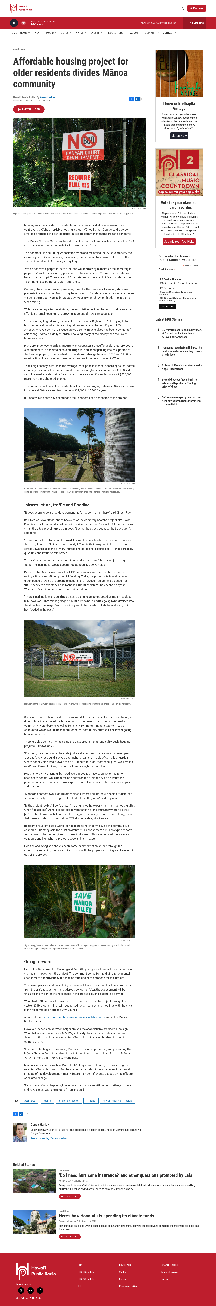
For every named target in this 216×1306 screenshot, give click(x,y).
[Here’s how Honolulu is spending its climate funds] (34, 1222)
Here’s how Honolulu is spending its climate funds (106, 1216)
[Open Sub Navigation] (29, 33)
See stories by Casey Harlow (49, 1138)
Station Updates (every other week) (179, 283)
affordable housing (69, 1101)
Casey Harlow (47, 97)
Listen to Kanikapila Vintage (179, 106)
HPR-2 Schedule (86, 1279)
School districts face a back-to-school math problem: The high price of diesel (180, 383)
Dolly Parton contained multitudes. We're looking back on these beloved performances (182, 333)
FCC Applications (169, 1265)
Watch (80, 33)
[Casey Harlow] (20, 1132)
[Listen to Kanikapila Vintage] (179, 73)
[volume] (23, 23)
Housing (91, 1101)
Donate (198, 8)
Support (123, 1279)
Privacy (164, 1279)
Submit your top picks (179, 241)
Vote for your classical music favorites (179, 205)
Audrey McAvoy (66, 1181)
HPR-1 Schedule (86, 1272)
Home (13, 33)
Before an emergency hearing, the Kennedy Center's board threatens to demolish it (181, 401)
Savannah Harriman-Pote (70, 1221)
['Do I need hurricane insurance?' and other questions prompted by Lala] (34, 1181)
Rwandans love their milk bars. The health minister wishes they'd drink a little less (182, 351)
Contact (123, 1272)
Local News (19, 49)
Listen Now (179, 135)
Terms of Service (169, 1272)
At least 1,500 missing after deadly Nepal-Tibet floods (182, 367)
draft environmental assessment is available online (73, 1017)
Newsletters (125, 1265)
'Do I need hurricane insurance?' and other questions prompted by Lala (125, 1175)
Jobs (80, 1286)
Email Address (167, 269)
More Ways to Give (128, 1286)
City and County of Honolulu (117, 1101)
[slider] (28, 23)
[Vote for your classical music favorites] (179, 172)
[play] (13, 23)
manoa (47, 1101)
